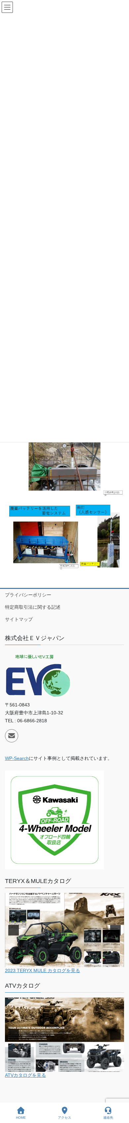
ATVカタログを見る (25, 1075)
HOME (21, 1117)
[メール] (11, 735)
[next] (115, 930)
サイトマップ (19, 619)
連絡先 (108, 1117)
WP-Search (17, 758)
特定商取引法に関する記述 (33, 607)
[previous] (13, 930)
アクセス (64, 1117)
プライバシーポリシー (28, 594)
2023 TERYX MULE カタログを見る (42, 970)
